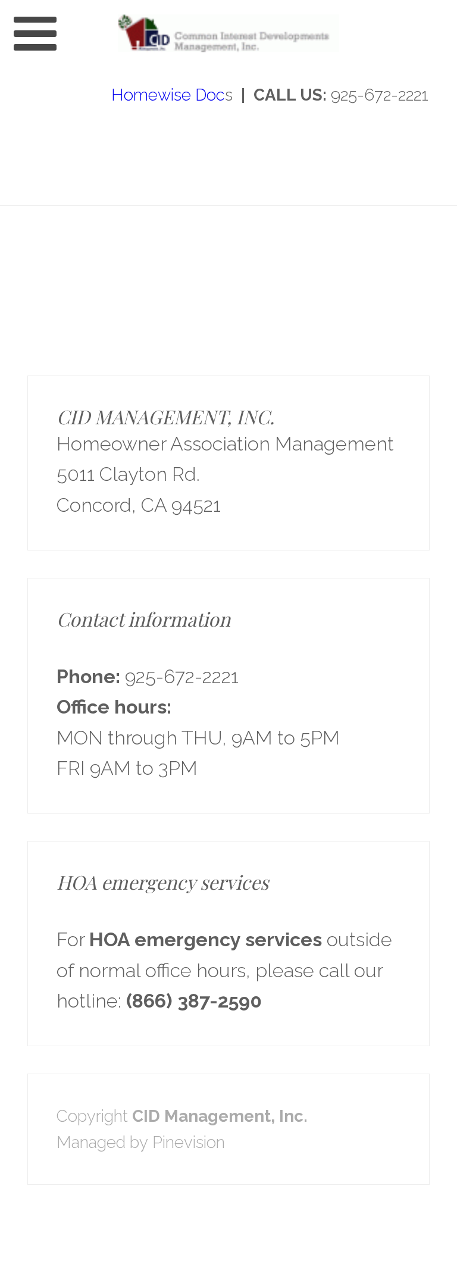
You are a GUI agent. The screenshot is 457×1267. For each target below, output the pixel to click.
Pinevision (188, 1142)
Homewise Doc (166, 94)
